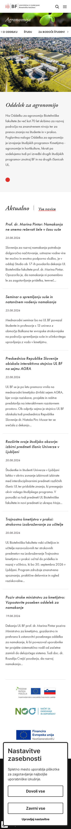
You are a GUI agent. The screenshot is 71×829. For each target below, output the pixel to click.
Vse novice (47, 208)
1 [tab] (7, 180)
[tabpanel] (35, 135)
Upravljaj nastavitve (36, 819)
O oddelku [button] (10, 32)
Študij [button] (28, 32)
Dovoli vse (35, 791)
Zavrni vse (35, 808)
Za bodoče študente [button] (52, 32)
